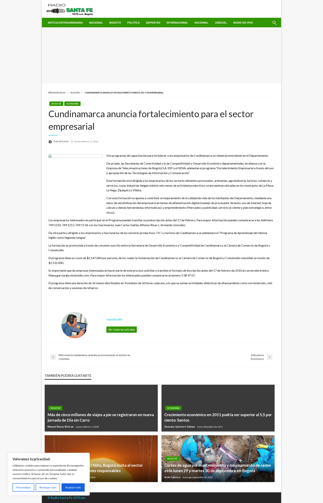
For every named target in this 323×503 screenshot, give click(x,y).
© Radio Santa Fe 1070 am (66, 498)
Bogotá (115, 22)
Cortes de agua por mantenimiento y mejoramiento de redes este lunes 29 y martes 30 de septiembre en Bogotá (217, 468)
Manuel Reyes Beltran (60, 426)
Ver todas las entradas (121, 329)
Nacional (96, 22)
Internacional (177, 22)
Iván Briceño (61, 141)
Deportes (153, 22)
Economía (72, 103)
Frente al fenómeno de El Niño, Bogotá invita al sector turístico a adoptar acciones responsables (95, 468)
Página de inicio (56, 92)
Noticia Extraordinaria (65, 22)
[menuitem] (65, 22)
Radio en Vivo (243, 22)
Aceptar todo (73, 487)
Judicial (221, 22)
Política (133, 22)
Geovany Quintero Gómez (180, 426)
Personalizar (23, 487)
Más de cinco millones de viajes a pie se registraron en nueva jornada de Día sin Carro (100, 417)
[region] (48, 474)
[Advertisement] (161, 55)
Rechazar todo (47, 487)
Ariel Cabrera (172, 477)
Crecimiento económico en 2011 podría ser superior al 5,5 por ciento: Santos (218, 417)
